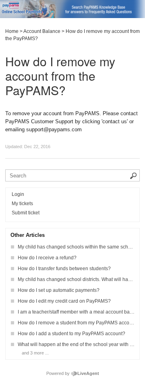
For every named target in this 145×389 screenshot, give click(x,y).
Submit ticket (25, 213)
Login (18, 194)
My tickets (22, 203)
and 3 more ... (35, 352)
